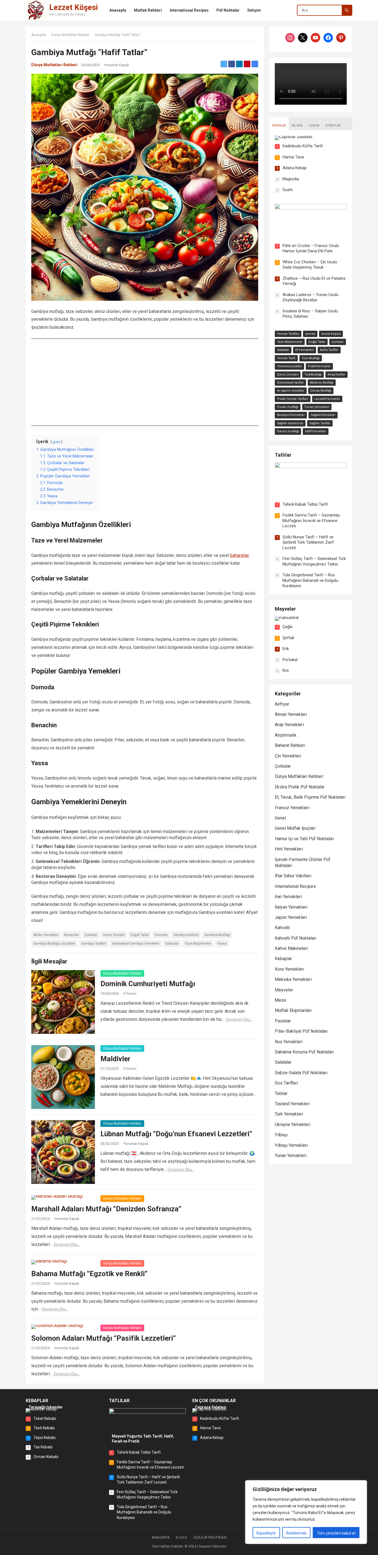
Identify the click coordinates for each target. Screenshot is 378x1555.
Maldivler (115, 1059)
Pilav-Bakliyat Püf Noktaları (301, 1031)
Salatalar (172, 943)
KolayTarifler (336, 374)
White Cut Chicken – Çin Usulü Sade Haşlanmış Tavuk (310, 264)
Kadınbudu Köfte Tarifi (303, 145)
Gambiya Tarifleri (93, 943)
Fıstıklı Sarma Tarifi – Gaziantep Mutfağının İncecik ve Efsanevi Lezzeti (311, 520)
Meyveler (285, 609)
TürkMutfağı (313, 374)
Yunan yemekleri (316, 407)
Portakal (290, 659)
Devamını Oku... (239, 1019)
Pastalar (283, 1021)
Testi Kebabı (44, 1428)
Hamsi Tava (293, 157)
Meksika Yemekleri (293, 979)
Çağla (287, 626)
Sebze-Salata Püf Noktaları (301, 1072)
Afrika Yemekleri (45, 935)
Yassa (222, 943)
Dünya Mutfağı (320, 390)
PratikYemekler (319, 366)
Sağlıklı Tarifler (319, 423)
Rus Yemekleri (288, 1041)
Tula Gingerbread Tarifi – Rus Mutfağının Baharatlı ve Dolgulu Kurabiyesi (310, 580)
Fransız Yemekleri (292, 807)
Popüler (279, 125)
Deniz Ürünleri (114, 935)
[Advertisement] (144, 382)
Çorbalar (91, 935)
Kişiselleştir (266, 1533)
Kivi (286, 670)
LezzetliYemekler (327, 399)
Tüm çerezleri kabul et (336, 1533)
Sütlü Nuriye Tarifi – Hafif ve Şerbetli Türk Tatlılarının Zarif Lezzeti (308, 542)
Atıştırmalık (285, 735)
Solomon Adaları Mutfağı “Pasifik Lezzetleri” (103, 1338)
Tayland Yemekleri (292, 1103)
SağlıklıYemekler (323, 415)
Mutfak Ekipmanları (293, 1010)
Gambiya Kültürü (186, 935)
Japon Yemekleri (291, 917)
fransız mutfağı (288, 431)
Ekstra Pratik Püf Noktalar (300, 787)
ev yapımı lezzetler (290, 390)
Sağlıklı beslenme (290, 423)
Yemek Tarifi (286, 358)
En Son (297, 125)
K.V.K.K (181, 1537)
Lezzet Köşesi (73, 7)
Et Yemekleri (304, 350)
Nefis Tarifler (329, 350)
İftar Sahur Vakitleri (293, 875)
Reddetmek (296, 1533)
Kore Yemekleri (289, 969)
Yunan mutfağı (287, 407)
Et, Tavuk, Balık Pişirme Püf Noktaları (310, 797)
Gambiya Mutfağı (217, 935)
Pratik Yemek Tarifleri (292, 399)
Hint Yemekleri (289, 849)
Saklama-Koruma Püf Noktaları (304, 1052)
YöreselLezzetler (289, 366)
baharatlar (239, 555)
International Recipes (295, 886)
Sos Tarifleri (286, 1083)
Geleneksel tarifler (290, 382)
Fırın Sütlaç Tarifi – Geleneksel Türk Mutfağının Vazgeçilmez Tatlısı (314, 561)
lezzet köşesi (331, 334)
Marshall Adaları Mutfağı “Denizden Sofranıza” (106, 1209)
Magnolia (291, 178)
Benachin (71, 935)
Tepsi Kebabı (44, 1437)
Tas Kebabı (43, 1447)
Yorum (314, 125)
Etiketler (332, 125)
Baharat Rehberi (290, 745)
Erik (286, 648)
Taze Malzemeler (198, 943)
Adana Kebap (295, 167)
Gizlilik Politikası (210, 1537)
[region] (306, 1512)
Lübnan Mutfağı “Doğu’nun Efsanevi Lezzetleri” (176, 1134)
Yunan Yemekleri (290, 1155)
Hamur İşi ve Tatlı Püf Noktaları (304, 838)
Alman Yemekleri (291, 714)
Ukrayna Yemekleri (292, 1124)
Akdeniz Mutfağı (321, 382)
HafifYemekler (315, 431)
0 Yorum (129, 993)
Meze (280, 1000)
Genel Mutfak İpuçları (295, 828)
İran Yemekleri (288, 896)
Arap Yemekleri (289, 724)
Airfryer (282, 704)
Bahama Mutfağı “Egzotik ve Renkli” (89, 1273)
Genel (280, 818)
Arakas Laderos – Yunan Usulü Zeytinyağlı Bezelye (310, 297)
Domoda (161, 935)
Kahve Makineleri (291, 948)
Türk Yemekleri (289, 1114)
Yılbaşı (281, 1134)
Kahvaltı (282, 927)
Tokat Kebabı (44, 1418)
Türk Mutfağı (311, 358)
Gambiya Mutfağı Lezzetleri (54, 943)
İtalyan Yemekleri (291, 907)
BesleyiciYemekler (291, 415)
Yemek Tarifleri (288, 334)
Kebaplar (283, 958)
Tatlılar (283, 455)
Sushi (287, 189)
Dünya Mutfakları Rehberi (70, 35)
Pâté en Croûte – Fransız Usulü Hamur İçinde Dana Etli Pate (311, 248)
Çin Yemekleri (288, 756)
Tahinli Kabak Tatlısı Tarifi (305, 504)
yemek (310, 334)
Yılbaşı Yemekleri (291, 1145)
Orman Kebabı (45, 1456)
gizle (56, 442)
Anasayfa (38, 35)
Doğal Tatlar (140, 935)
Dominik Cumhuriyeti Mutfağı (147, 984)
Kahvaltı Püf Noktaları (295, 938)
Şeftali (288, 637)
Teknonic (219, 1546)
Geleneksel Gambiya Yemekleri (135, 943)
